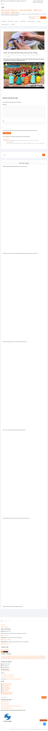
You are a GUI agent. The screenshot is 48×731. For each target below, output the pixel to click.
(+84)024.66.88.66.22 (6, 635)
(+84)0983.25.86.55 (5, 639)
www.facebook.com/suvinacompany (7, 674)
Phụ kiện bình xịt (39, 658)
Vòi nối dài (44, 658)
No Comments (8, 56)
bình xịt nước (39, 656)
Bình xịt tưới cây (12, 656)
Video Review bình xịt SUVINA (7, 692)
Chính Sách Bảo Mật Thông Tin (6, 708)
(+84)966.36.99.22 (5, 665)
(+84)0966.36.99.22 (5, 643)
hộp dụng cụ (16, 658)
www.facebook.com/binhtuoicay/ (7, 676)
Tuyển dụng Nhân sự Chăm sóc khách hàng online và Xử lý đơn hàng (16, 518)
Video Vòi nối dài (5, 690)
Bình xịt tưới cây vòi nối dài (8, 657)
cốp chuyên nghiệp (23, 657)
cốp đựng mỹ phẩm (6, 658)
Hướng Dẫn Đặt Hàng (5, 701)
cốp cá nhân (29, 657)
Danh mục (22, 21)
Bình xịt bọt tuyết (18, 656)
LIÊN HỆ (13, 24)
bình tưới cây (6, 656)
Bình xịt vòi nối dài (16, 657)
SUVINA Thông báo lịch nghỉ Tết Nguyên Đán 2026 (12, 606)
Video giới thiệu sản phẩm (7, 684)
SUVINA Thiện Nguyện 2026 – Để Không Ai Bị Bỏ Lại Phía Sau (15, 341)
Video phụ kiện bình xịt (6, 688)
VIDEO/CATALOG (31, 21)
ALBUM (39, 21)
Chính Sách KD (5, 24)
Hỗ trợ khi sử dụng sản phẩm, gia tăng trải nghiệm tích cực (14, 430)
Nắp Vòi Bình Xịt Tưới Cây (31, 658)
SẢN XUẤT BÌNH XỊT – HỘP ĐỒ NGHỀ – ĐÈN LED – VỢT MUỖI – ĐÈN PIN (22, 11)
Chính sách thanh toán (5, 649)
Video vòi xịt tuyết (5, 691)
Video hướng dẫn (5, 686)
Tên (3, 121)
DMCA (2, 651)
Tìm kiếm (43, 17)
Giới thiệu (10, 21)
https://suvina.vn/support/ (6, 670)
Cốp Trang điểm (40, 657)
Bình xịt (2, 656)
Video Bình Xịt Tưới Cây (6, 683)
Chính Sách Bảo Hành (5, 703)
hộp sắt (20, 658)
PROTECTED (6, 651)
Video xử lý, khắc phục (6, 687)
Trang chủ (4, 21)
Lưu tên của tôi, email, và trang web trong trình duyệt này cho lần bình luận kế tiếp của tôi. (20, 130)
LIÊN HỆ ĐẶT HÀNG (4, 626)
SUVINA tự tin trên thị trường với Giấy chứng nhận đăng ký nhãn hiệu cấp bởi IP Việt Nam (20, 253)
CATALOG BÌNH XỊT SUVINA (6, 693)
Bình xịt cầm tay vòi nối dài (32, 656)
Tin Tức (16, 21)
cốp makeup (34, 657)
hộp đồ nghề (24, 658)
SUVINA (40, 729)
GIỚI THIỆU (3, 624)
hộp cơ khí (12, 658)
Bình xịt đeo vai (24, 656)
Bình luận (5, 104)
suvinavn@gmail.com (6, 667)
